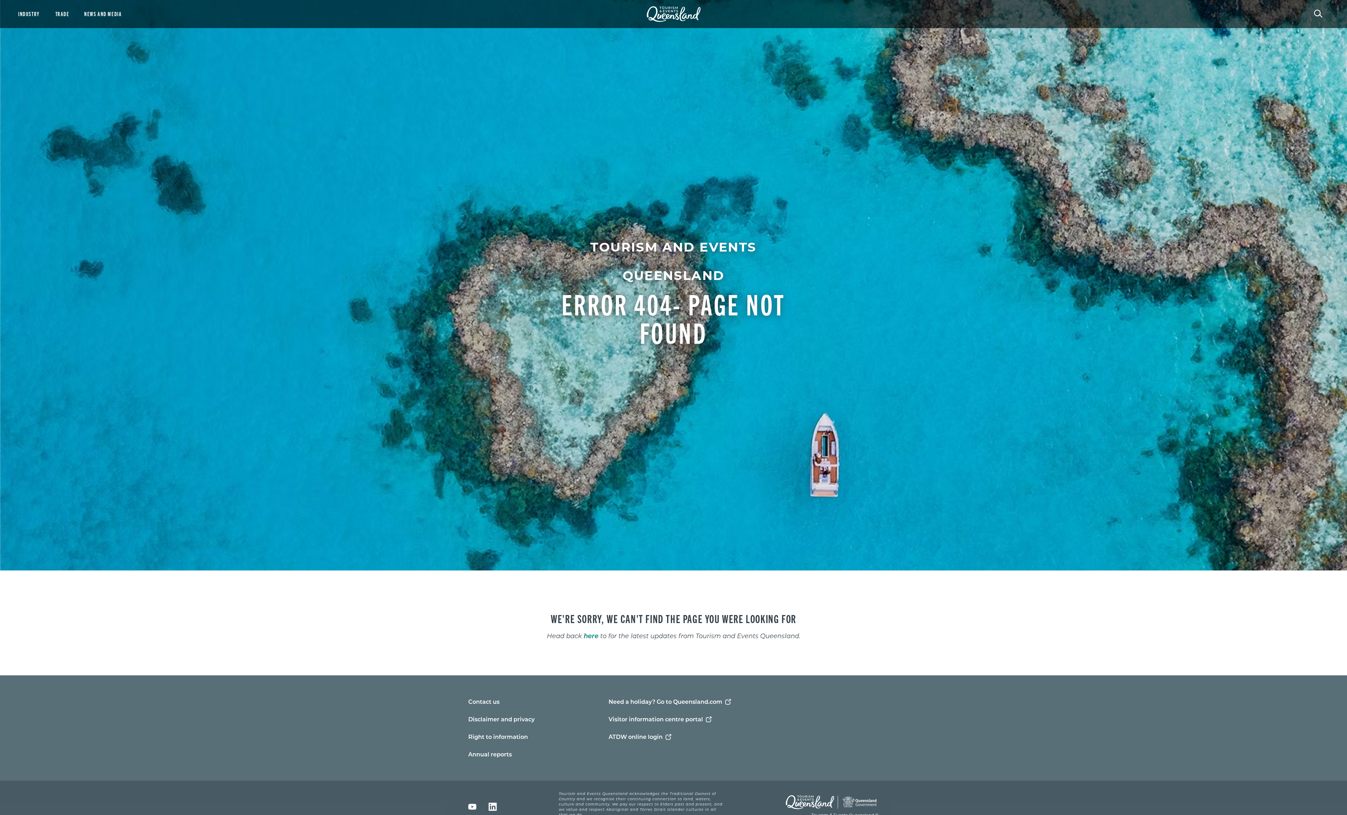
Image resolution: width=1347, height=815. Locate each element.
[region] (673, 623)
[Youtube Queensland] (472, 807)
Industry (29, 14)
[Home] (673, 14)
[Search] (1318, 13)
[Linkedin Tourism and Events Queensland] (493, 807)
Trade (62, 14)
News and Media (103, 14)
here (591, 636)
